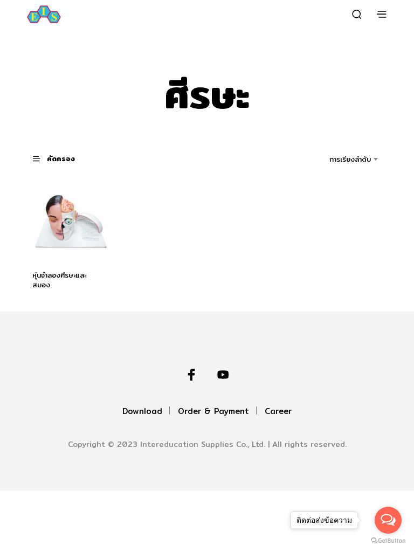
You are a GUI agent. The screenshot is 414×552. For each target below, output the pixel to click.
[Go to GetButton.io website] (388, 540)
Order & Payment (213, 411)
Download (142, 411)
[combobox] (335, 159)
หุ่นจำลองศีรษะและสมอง (59, 280)
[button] (60, 158)
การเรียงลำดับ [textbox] (350, 159)
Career (278, 411)
